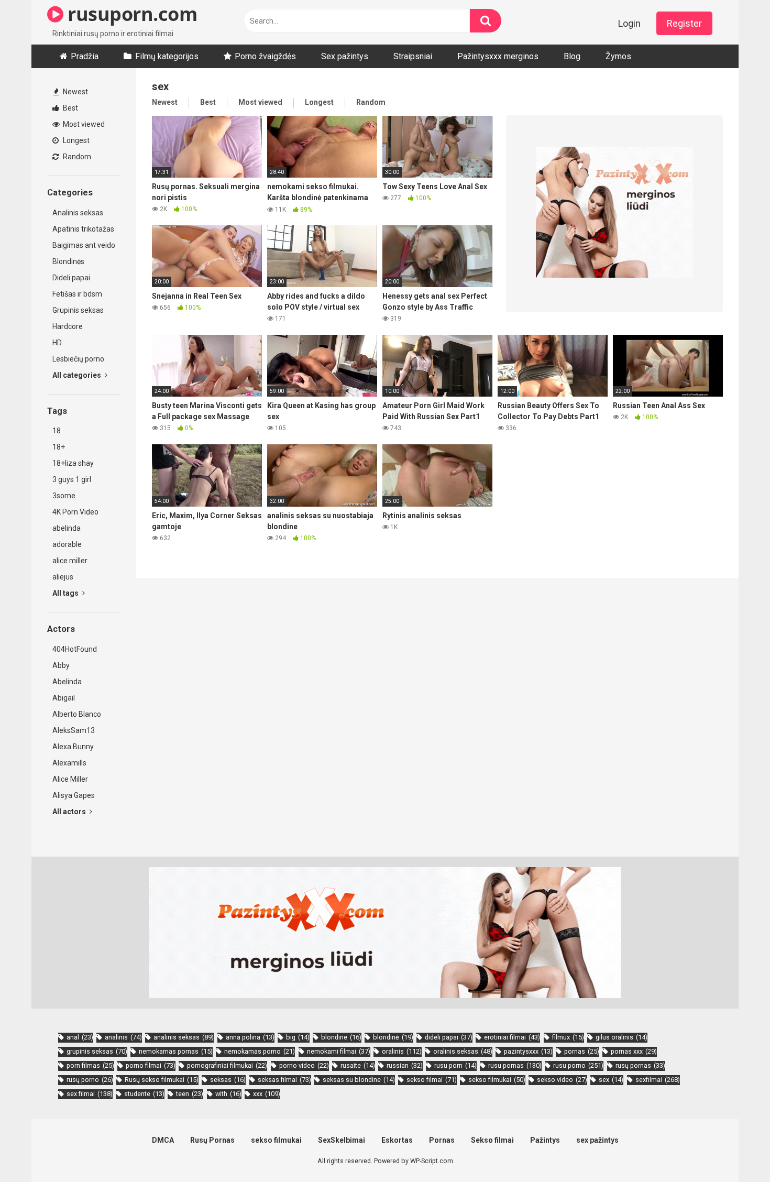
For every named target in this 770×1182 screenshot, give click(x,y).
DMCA (163, 1140)
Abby (61, 665)
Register (684, 23)
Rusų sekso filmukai (162, 1080)
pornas (581, 1051)
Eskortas (397, 1140)
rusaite (357, 1065)
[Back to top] (735, 1150)
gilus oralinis (621, 1037)
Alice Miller (70, 779)
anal (80, 1037)
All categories (77, 375)
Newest (74, 91)
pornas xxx (634, 1051)
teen (189, 1094)
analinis (123, 1037)
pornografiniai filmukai (227, 1065)
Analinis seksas (77, 213)
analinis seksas (183, 1037)
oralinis (402, 1051)
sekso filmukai (496, 1080)
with (228, 1094)
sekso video (562, 1080)
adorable (67, 544)
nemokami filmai (338, 1051)
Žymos (618, 56)
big (298, 1037)
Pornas (442, 1140)
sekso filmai (431, 1080)
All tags (66, 593)
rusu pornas (515, 1065)
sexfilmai (657, 1080)
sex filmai (90, 1094)
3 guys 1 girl (71, 479)
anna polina (250, 1037)
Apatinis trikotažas (83, 229)
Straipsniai (412, 56)
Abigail (63, 698)
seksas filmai (284, 1080)
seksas (228, 1080)
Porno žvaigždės (265, 56)
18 (56, 430)
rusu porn (455, 1065)
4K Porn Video (75, 512)
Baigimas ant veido (83, 245)
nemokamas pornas (176, 1051)
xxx (266, 1094)
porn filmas (90, 1065)
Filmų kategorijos (167, 56)
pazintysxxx (528, 1051)
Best (69, 108)
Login (629, 23)
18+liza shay (73, 463)
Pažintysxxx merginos (497, 56)
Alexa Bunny (73, 746)
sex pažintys (597, 1140)
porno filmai (150, 1065)
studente (144, 1094)
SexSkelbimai (341, 1140)
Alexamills (69, 763)
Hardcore (67, 326)
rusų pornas (640, 1065)
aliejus (62, 577)
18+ (58, 447)
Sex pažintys (344, 56)
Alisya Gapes (73, 795)
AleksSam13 (73, 730)
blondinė (393, 1037)
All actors (69, 811)
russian (405, 1065)
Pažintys (545, 1140)
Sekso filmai (492, 1140)
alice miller (69, 560)
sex (611, 1080)
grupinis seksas (97, 1051)
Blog (572, 56)
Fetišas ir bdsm (77, 294)
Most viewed (83, 124)
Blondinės (68, 261)
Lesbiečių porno (78, 359)
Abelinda (67, 681)
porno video (304, 1065)
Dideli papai (71, 277)
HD (57, 342)
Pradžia (84, 56)
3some (63, 495)
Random (76, 156)
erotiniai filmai (512, 1037)
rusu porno (578, 1065)
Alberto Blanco (76, 714)
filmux (568, 1037)
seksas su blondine (359, 1080)
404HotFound (74, 649)
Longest (75, 140)
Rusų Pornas (212, 1140)
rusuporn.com (130, 14)
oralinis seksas (462, 1051)
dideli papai (448, 1037)
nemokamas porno (259, 1051)
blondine (341, 1037)
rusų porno (90, 1080)
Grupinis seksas (78, 310)
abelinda (66, 528)
